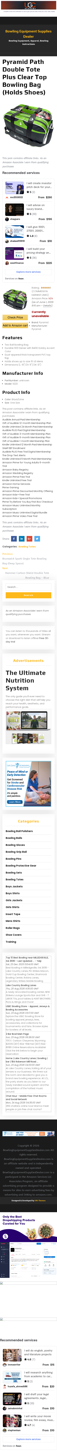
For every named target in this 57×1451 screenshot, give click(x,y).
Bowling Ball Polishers (19, 831)
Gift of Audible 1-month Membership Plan (26, 441)
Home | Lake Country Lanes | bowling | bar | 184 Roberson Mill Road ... (27, 1060)
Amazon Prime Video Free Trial (19, 516)
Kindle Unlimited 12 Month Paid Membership (27, 444)
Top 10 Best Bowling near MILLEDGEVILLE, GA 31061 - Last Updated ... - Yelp (27, 959)
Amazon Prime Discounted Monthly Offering (27, 491)
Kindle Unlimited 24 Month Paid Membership (27, 426)
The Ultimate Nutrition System (26, 680)
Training (11, 941)
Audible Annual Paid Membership (21, 419)
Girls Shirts (12, 907)
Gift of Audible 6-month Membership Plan (26, 437)
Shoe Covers (14, 934)
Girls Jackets (14, 900)
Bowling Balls (14, 838)
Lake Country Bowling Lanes (21, 985)
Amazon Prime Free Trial (16, 476)
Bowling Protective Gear (21, 865)
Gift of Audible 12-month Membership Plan (26, 423)
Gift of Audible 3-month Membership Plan (26, 433)
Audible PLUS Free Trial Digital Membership (26, 451)
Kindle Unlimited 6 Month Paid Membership (26, 458)
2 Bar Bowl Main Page (17, 1034)
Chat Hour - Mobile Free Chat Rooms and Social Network (26, 1097)
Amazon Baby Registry (15, 469)
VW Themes (39, 1200)
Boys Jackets (14, 886)
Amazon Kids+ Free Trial (16, 494)
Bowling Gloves (15, 845)
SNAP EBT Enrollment (13, 448)
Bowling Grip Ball (16, 851)
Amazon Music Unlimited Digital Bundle (24, 512)
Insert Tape (13, 914)
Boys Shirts (13, 893)
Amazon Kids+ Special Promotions (22, 498)
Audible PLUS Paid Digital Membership (24, 430)
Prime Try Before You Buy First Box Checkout (27, 501)
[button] (28, 54)
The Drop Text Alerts (13, 455)
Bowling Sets (14, 872)
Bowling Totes (27, 546)
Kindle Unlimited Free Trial (17, 480)
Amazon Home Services (16, 484)
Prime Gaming (10, 487)
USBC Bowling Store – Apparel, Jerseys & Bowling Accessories (28, 1008)
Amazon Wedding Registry (17, 473)
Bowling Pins (13, 858)
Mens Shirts (13, 921)
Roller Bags (13, 928)
